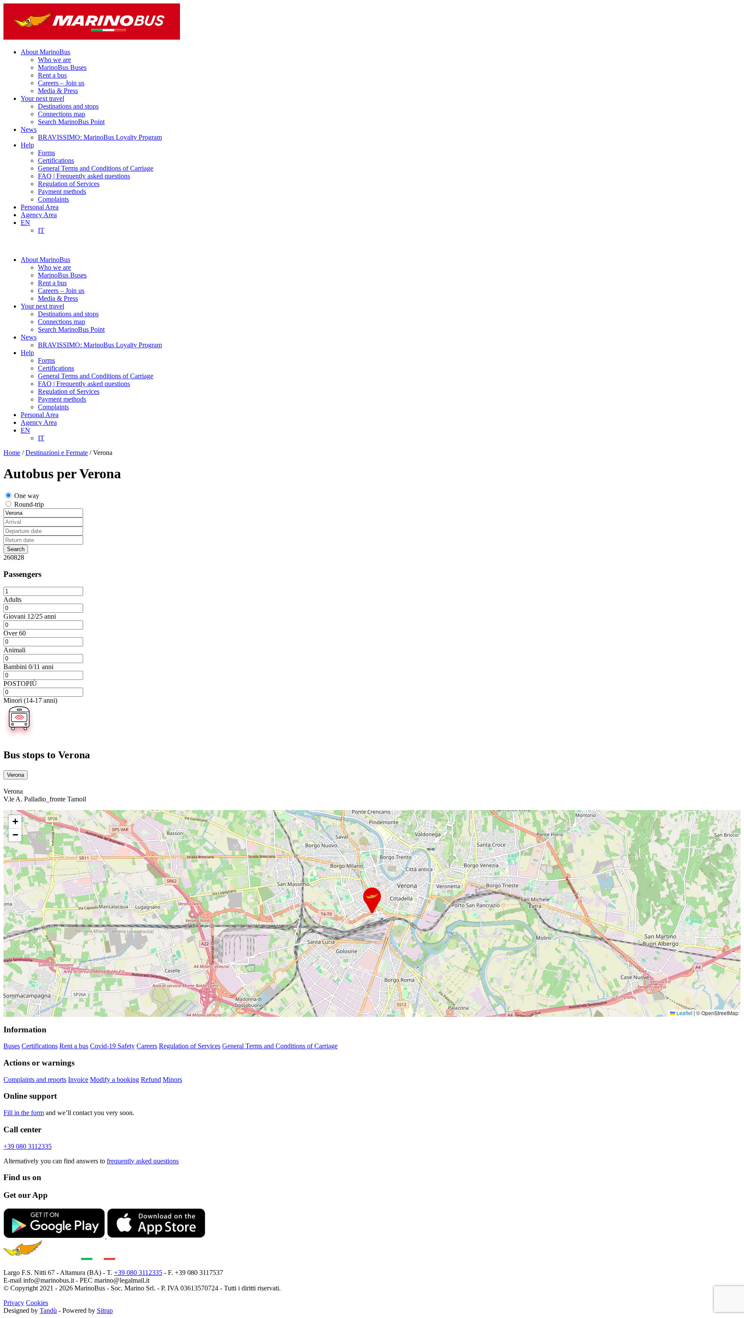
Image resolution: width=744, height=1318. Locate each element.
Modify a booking (114, 1079)
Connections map (61, 114)
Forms (46, 152)
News (29, 129)
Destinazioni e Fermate (56, 452)
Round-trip (29, 504)
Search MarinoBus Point (71, 121)
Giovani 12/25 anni (29, 616)
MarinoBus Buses (62, 67)
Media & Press (58, 90)
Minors (172, 1079)
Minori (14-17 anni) (30, 700)
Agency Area (39, 214)
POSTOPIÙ (20, 683)
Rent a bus (52, 75)
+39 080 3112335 (27, 1146)
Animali (14, 650)
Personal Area (40, 207)
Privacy (13, 1302)
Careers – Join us (61, 83)
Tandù (48, 1310)
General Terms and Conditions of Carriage (95, 168)
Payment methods (62, 191)
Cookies (37, 1302)
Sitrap (105, 1310)
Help (27, 145)
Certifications (56, 160)
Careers (146, 1046)
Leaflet (683, 1012)
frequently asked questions (143, 1161)
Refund (151, 1079)
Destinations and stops (68, 106)
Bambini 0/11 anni (28, 666)
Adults (12, 599)
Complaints (53, 199)
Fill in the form (23, 1112)
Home (11, 452)
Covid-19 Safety (112, 1046)
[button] (372, 900)
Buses (11, 1046)
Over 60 (14, 633)
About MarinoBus (45, 52)
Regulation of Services (68, 183)
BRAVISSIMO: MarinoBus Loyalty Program (100, 137)
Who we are (54, 59)
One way (26, 495)
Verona (15, 775)
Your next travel (42, 98)
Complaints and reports (34, 1079)
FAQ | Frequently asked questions (84, 176)
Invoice (78, 1079)
